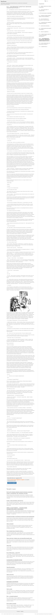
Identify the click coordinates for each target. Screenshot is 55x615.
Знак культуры (10, 574)
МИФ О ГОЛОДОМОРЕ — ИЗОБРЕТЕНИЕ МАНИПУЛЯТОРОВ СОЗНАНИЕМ (17, 508)
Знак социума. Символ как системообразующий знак (19, 538)
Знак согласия (10, 523)
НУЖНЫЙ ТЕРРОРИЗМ (12, 581)
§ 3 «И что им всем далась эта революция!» (45, 13)
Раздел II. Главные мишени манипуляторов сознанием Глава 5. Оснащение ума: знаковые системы (19, 492)
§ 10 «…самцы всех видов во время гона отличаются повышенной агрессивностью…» (45, 35)
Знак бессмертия (11, 567)
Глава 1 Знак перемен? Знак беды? (15, 500)
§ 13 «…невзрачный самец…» (43, 46)
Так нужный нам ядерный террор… (15, 531)
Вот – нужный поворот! (12, 596)
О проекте (18, 611)
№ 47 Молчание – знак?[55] (13, 552)
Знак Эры (9, 545)
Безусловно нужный (11, 603)
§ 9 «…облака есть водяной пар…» (44, 31)
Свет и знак (9, 589)
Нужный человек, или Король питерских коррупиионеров (20, 516)
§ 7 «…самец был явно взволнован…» (44, 25)
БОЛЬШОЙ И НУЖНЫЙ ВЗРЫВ (14, 560)
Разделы (22, 611)
